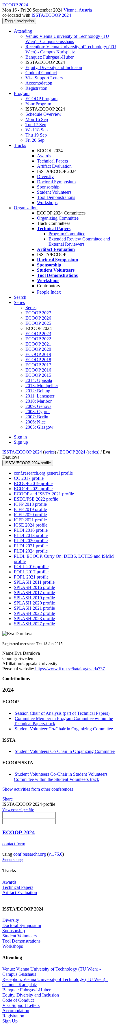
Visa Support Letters (44, 77)
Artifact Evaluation (54, 166)
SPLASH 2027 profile (34, 623)
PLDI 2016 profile (31, 530)
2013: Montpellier (41, 385)
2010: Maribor (38, 401)
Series (30, 307)
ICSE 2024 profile (30, 525)
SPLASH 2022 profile (34, 613)
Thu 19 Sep (36, 135)
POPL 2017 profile (31, 571)
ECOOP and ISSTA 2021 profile (44, 493)
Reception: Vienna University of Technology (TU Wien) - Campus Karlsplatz (70, 49)
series (49, 451)
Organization (26, 207)
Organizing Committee (58, 218)
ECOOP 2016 (38, 370)
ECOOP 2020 (38, 349)
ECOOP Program (41, 98)
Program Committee (67, 233)
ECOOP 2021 (38, 344)
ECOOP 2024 (72, 451)
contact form (13, 843)
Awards (44, 155)
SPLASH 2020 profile (34, 602)
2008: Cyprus (37, 411)
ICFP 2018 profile (30, 504)
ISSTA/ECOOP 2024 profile (28, 463)
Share (7, 798)
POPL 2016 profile (31, 566)
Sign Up (10, 1020)
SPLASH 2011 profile (34, 582)
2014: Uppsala (38, 380)
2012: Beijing (37, 390)
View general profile (18, 809)
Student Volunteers (54, 192)
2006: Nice (35, 421)
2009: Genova (38, 406)
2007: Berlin (36, 416)
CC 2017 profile (29, 478)
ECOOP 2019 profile (33, 483)
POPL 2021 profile (31, 576)
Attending (23, 31)
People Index (49, 292)
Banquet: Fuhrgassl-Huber (49, 57)
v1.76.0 (55, 854)
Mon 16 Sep (36, 119)
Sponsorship (48, 186)
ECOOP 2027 (38, 312)
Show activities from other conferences (37, 789)
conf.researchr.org (29, 854)
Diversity (45, 176)
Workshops (47, 202)
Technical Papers (52, 160)
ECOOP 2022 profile (33, 488)
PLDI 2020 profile (31, 540)
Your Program (38, 103)
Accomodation (38, 83)
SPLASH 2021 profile (34, 608)
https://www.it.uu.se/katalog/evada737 (69, 668)
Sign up (21, 442)
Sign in (20, 436)
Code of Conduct (41, 72)
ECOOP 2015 (38, 375)
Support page (12, 859)
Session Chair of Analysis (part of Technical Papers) (62, 713)
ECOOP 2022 (38, 338)
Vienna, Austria (78, 10)
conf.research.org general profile (43, 473)
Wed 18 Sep (36, 129)
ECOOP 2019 (38, 354)
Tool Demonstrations (56, 197)
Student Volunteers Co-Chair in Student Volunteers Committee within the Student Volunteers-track (60, 777)
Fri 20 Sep (34, 140)
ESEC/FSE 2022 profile (36, 499)
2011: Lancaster (39, 395)
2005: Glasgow (39, 427)
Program (21, 93)
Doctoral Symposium (56, 181)
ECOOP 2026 (38, 318)
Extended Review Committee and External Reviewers (79, 241)
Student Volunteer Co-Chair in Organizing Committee (64, 728)
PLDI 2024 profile (31, 551)
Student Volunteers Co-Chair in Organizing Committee (65, 751)
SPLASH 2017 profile (34, 592)
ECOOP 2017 (38, 364)
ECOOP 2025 (38, 323)
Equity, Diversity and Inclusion (53, 67)
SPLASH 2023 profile (34, 618)
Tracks (20, 145)
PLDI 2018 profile (31, 535)
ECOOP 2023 (38, 333)
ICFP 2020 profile (30, 514)
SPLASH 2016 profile (34, 587)
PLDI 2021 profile (31, 545)
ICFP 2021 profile (30, 519)
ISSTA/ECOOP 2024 (51, 15)
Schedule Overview (43, 114)
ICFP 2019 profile (30, 509)
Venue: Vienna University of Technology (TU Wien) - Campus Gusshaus (67, 39)
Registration (36, 88)
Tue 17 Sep (35, 124)
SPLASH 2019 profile (34, 597)
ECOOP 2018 (38, 359)
